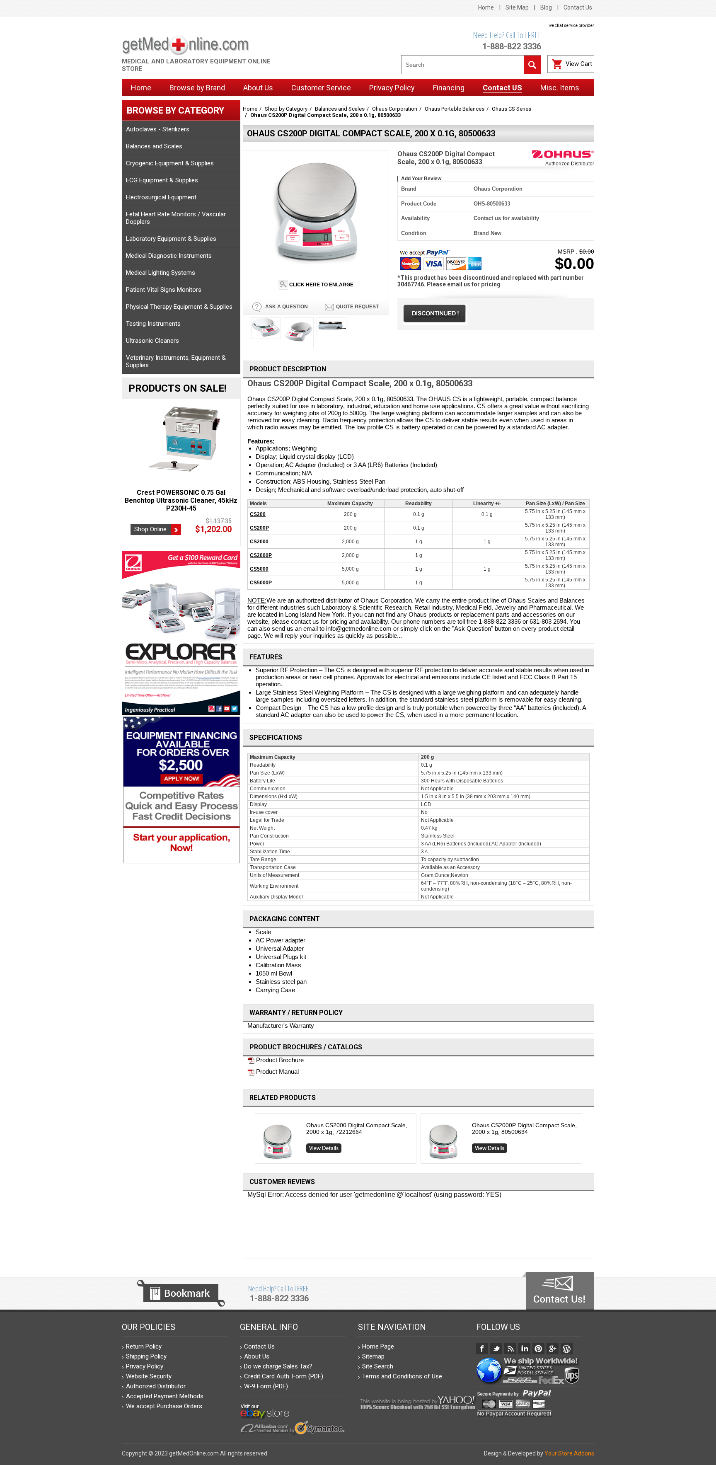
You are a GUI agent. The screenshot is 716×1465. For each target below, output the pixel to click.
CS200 (258, 514)
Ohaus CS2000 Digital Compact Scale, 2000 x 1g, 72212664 (356, 1128)
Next (586, 1140)
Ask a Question (286, 307)
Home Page (378, 1346)
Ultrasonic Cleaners (152, 340)
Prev (252, 1140)
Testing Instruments (153, 323)
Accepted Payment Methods (164, 1396)
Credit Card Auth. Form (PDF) (283, 1376)
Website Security (149, 1376)
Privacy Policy (144, 1366)
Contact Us (578, 7)
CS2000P (261, 555)
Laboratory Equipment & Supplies (171, 238)
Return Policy (144, 1346)
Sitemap (373, 1356)
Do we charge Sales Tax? (278, 1366)
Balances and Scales (154, 146)
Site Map (517, 7)
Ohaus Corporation (394, 109)
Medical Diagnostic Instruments (169, 255)
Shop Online (150, 521)
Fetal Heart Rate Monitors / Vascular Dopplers (176, 218)
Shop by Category (286, 109)
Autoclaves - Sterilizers (157, 129)
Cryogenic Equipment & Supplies (170, 163)
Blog (546, 7)
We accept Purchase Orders (164, 1406)
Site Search (377, 1366)
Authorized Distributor (569, 164)
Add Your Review (421, 179)
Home (486, 7)
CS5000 (259, 569)
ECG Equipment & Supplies (162, 180)
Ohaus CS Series (511, 109)
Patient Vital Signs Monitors (163, 289)
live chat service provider (570, 25)
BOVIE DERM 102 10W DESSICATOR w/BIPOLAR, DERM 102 (181, 496)
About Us (256, 1356)
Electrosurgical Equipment (161, 197)
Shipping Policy (146, 1356)
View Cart (579, 64)
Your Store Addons (569, 1453)
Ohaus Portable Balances (454, 109)
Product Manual (276, 1071)
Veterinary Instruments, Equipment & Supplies (176, 361)
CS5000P (261, 583)
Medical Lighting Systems (160, 272)
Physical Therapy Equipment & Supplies (179, 306)
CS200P (259, 528)
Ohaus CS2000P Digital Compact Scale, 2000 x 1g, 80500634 (524, 1128)
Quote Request (357, 307)
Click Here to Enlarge (320, 285)
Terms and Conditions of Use (402, 1376)
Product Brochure (279, 1059)
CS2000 (259, 542)
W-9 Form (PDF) (266, 1386)
